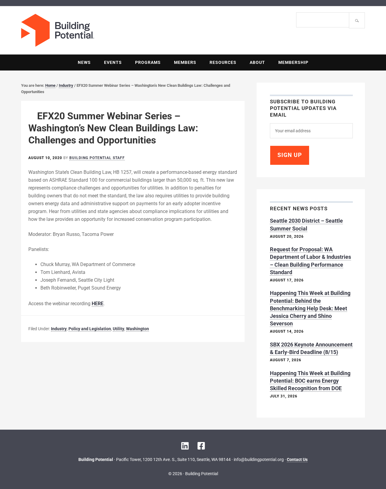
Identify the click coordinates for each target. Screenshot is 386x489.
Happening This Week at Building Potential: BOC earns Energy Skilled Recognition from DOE (310, 380)
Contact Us (297, 459)
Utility (118, 328)
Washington (137, 328)
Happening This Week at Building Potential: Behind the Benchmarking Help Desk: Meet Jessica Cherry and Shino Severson (310, 308)
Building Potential (107, 30)
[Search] (357, 20)
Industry (59, 328)
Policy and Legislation (89, 328)
